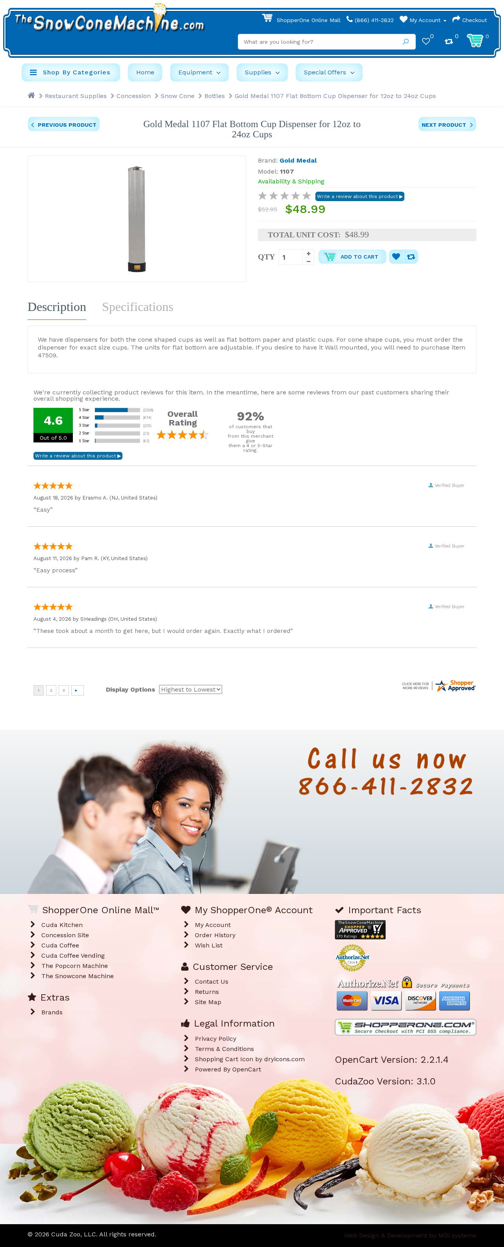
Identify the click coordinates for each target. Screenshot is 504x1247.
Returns (207, 991)
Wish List (208, 945)
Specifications (137, 307)
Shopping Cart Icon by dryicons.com (250, 1059)
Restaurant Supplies (76, 96)
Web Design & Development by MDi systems (410, 1235)
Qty (266, 256)
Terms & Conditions (224, 1049)
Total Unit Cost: (304, 235)
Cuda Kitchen (62, 925)
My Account (425, 20)
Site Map (208, 1002)
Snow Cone (178, 96)
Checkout (473, 20)
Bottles (214, 96)
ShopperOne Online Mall (308, 20)
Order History (215, 935)
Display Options (130, 689)
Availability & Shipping (291, 181)
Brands (52, 1012)
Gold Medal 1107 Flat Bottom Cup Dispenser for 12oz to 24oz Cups (335, 96)
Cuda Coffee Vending (73, 955)
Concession (134, 96)
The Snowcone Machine (77, 976)
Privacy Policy (215, 1038)
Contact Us (211, 981)
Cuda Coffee (60, 945)
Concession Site (65, 935)
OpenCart (246, 1069)
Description (57, 307)
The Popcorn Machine (74, 965)
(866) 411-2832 (373, 20)
